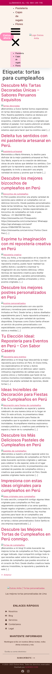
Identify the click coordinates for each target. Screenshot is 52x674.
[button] (15, 37)
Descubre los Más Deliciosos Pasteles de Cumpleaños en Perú (22, 440)
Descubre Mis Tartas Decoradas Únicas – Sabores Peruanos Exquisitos (21, 92)
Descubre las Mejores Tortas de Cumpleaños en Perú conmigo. (25, 534)
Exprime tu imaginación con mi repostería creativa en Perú (26, 243)
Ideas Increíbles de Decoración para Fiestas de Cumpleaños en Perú (24, 394)
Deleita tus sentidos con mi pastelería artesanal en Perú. (26, 140)
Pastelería (19, 53)
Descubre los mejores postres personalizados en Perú (23, 292)
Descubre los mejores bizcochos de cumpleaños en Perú (22, 183)
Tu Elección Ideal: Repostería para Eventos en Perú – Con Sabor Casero (24, 343)
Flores (19, 24)
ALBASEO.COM (31, 667)
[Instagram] (28, 671)
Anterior (6, 575)
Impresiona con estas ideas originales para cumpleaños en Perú (21, 485)
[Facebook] (22, 671)
